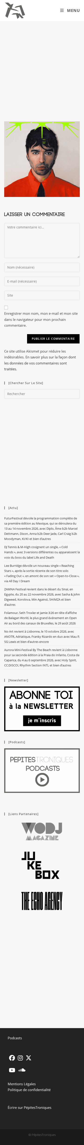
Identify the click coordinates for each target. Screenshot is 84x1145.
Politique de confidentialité (29, 1089)
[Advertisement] (42, 65)
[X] (29, 1058)
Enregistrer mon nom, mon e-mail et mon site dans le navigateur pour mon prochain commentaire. (41, 319)
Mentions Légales (22, 1084)
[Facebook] (12, 1058)
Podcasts (15, 1038)
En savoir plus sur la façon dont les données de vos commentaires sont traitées (40, 363)
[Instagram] (20, 1058)
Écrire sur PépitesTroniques (29, 1107)
